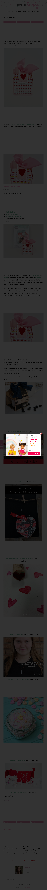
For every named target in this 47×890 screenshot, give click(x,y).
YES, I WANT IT (34, 454)
